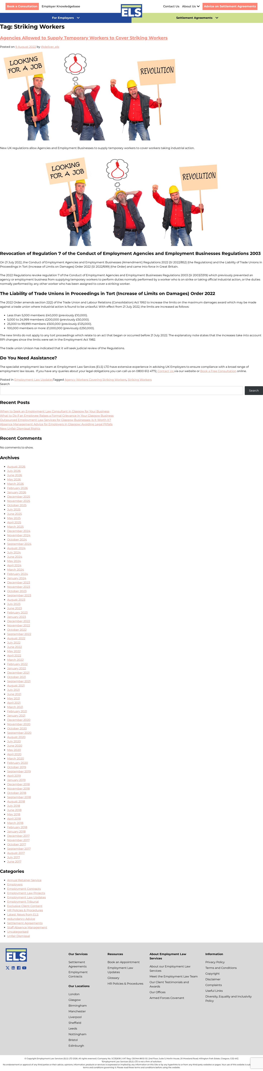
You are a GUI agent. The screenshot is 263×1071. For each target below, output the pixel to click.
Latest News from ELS (22, 914)
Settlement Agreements (25, 923)
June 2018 (14, 810)
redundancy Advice (21, 919)
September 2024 (19, 544)
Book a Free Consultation (218, 371)
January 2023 (16, 617)
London (74, 994)
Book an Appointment (124, 962)
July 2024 (14, 552)
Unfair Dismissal (18, 936)
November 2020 (18, 724)
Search (5, 384)
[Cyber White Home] (16, 960)
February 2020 (17, 763)
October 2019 (16, 767)
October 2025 (16, 505)
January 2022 (16, 668)
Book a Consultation (22, 6)
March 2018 (15, 823)
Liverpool (75, 1017)
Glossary (113, 978)
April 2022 (14, 655)
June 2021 (14, 694)
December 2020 (18, 720)
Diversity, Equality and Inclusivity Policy (228, 998)
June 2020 (14, 745)
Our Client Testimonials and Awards (169, 984)
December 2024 (18, 531)
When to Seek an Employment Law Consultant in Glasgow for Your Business (54, 411)
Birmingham (78, 1005)
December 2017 (18, 836)
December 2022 (18, 621)
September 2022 (19, 634)
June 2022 (14, 647)
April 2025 (14, 522)
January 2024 (16, 578)
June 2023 (14, 608)
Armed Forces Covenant (167, 998)
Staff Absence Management (27, 927)
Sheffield (75, 1022)
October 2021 (16, 677)
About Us (189, 6)
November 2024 (18, 535)
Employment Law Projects (26, 893)
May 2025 (14, 518)
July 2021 (13, 690)
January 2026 (16, 492)
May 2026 (14, 479)
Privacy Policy (215, 962)
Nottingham (77, 1034)
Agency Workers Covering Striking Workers (95, 379)
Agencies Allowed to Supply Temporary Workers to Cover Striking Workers (84, 37)
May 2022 (14, 651)
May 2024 (14, 561)
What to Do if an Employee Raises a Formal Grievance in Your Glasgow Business (57, 415)
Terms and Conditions (221, 968)
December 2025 (18, 496)
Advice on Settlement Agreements (230, 6)
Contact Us (171, 6)
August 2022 (16, 638)
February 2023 (17, 612)
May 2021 (13, 698)
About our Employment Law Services (170, 968)
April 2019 (14, 775)
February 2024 (17, 574)
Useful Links (214, 990)
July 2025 (13, 509)
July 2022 (13, 642)
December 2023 (18, 582)
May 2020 (14, 750)
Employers (15, 884)
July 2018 (13, 805)
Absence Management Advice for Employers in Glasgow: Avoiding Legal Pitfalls (56, 424)
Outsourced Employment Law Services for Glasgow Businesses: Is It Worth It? (55, 420)
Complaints (213, 985)
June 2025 (14, 514)
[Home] (131, 11)
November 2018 (18, 788)
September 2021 (19, 681)
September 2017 (19, 848)
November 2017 (18, 840)
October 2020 (17, 728)
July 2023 (13, 604)
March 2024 (15, 569)
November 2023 (18, 587)
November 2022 (18, 625)
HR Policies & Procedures (25, 910)
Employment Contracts (24, 889)
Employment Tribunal (23, 901)
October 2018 (16, 793)
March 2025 (15, 526)
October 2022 (16, 629)
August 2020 (16, 737)
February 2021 (17, 711)
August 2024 (16, 548)
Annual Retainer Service (24, 880)
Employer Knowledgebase (61, 6)
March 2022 (15, 660)
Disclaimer (212, 979)
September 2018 (19, 797)
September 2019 (19, 771)
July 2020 (14, 741)
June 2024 (14, 556)
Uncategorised (17, 931)
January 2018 (16, 831)
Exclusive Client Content (24, 906)
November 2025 (18, 501)
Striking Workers (140, 379)
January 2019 (16, 780)
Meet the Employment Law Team (174, 976)
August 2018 (16, 801)
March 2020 (15, 758)
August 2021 (16, 685)
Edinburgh (76, 1045)
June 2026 (14, 475)
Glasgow (75, 1000)
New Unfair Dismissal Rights (20, 428)
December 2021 (18, 672)
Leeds (73, 1028)
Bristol (73, 1040)
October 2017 (16, 844)
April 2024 (14, 565)
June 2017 (14, 861)
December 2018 (18, 784)
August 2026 (16, 466)
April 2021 (14, 702)
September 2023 (19, 595)
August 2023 (16, 599)
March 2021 (15, 707)
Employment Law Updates (33, 379)
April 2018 (14, 818)
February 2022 (17, 664)
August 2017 (16, 853)
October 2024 (17, 539)
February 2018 (17, 827)
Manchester (77, 1011)
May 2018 (13, 814)
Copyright (212, 973)
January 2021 (16, 715)
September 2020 (19, 733)
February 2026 (17, 488)
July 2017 (13, 857)
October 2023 (16, 591)
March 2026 (15, 484)
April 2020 (14, 754)
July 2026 (14, 471)
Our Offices (157, 992)
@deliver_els (50, 46)
